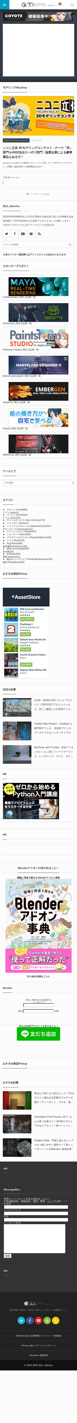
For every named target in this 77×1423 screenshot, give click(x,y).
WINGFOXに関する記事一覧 (17, 454)
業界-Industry (11, 557)
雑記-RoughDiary (13, 562)
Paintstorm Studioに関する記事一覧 (21, 349)
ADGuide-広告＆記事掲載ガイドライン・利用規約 (38, 1336)
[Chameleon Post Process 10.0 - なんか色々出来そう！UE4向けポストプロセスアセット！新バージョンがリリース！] (17, 1124)
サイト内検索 (72, 4)
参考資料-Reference (15, 546)
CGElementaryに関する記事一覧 (19, 297)
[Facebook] (14, 233)
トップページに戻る (40, 194)
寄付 (20, 1011)
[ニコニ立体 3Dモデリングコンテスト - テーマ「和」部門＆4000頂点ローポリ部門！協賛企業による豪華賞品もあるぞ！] (38, 116)
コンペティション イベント (16, 140)
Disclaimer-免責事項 (38, 1355)
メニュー (4, 4)
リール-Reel (15, 540)
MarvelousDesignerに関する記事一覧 (22, 376)
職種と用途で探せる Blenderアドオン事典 (38, 877)
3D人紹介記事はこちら (38, 976)
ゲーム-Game (12, 518)
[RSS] (39, 233)
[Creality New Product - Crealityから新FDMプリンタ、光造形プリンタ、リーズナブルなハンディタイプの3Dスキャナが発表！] (17, 731)
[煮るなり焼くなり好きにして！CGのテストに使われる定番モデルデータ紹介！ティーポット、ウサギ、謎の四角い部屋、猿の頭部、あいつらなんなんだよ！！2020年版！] (17, 1100)
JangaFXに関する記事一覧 (16, 402)
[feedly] (47, 1320)
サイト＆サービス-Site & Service (26, 520)
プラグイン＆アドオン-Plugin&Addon (29, 537)
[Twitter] (21, 1320)
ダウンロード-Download (18, 529)
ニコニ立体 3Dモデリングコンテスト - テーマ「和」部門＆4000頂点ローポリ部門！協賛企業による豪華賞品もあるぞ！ (38, 152)
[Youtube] (23, 233)
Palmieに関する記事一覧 (15, 428)
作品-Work (15, 543)
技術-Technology (18, 549)
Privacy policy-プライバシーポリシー (38, 1345)
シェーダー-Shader (18, 523)
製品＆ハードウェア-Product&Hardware (30, 559)
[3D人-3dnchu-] (38, 5)
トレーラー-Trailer (19, 534)
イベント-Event (17, 515)
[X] (6, 233)
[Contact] (31, 233)
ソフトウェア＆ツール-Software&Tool (29, 526)
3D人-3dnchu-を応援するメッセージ (38, 1001)
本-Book (13, 554)
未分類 (8, 552)
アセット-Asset (17, 509)
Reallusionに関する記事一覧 (17, 323)
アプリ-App (11, 512)
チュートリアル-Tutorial (21, 531)
